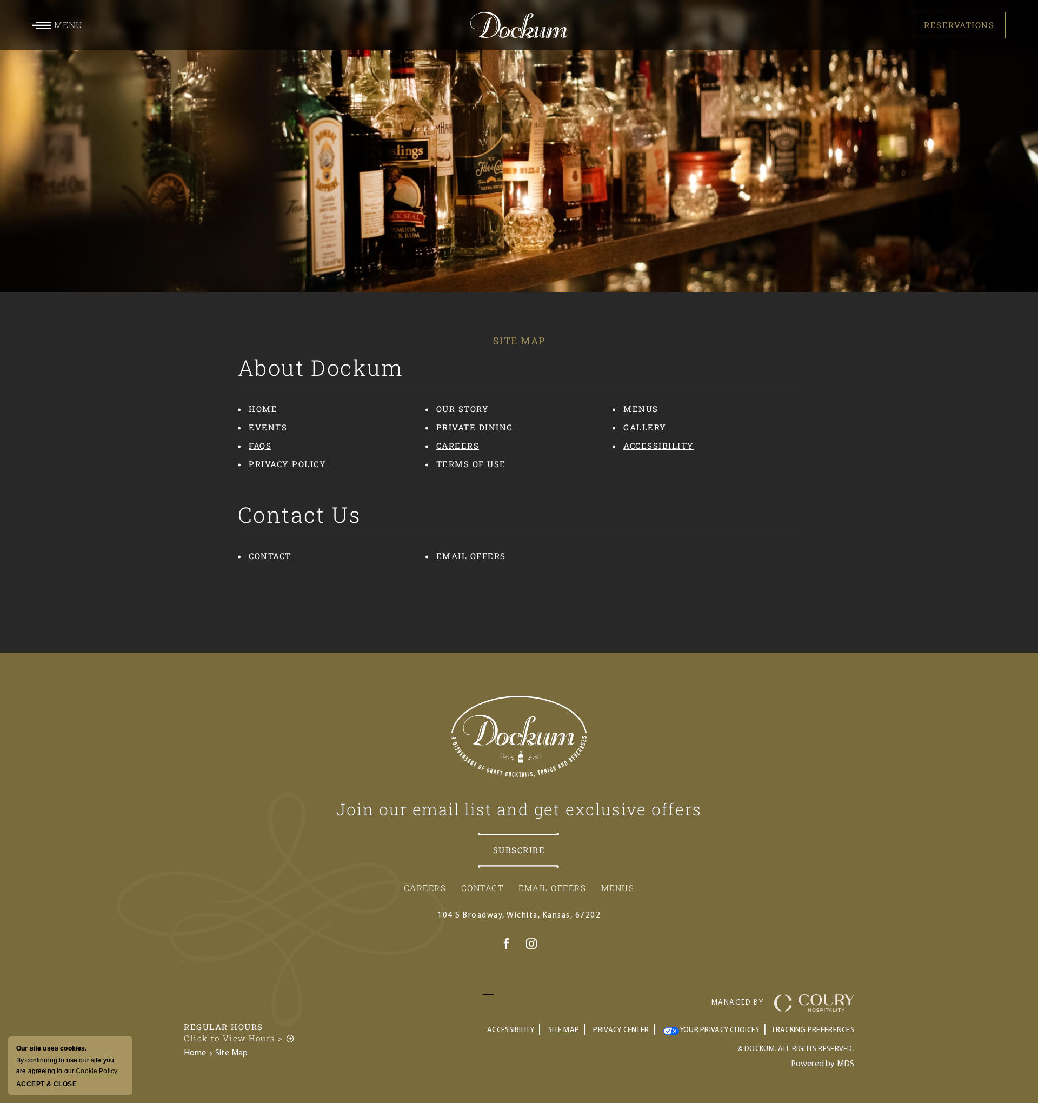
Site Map (519, 340)
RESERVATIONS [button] (959, 24)
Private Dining (474, 427)
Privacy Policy (287, 464)
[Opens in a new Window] (506, 945)
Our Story (462, 408)
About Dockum (321, 368)
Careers (458, 445)
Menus (640, 408)
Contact (270, 555)
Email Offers (471, 555)
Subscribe (519, 850)
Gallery (645, 427)
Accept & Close (46, 1084)
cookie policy (96, 1071)
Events (268, 427)
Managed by (737, 1003)
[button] (57, 25)
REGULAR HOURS (223, 1026)
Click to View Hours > (239, 1038)
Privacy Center (621, 1030)
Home (263, 408)
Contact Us (299, 515)
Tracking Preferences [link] (812, 1030)
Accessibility (658, 445)
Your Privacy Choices (719, 1030)
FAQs (260, 445)
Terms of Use (471, 464)
